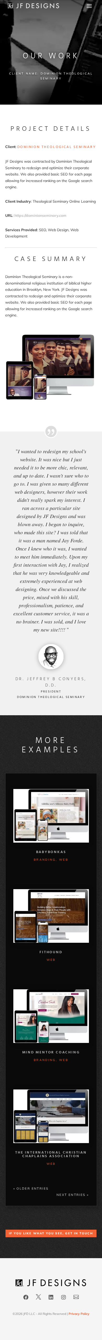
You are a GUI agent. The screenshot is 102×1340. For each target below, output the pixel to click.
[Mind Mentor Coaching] (51, 1016)
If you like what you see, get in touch (51, 1233)
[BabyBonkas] (51, 816)
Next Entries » (72, 1195)
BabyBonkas (51, 852)
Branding (45, 859)
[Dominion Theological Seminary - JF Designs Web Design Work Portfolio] (51, 398)
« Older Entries (31, 1188)
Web (63, 859)
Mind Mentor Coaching (51, 1052)
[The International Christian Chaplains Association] (51, 1116)
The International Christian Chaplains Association (51, 1154)
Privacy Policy (79, 1314)
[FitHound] (51, 916)
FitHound (50, 952)
